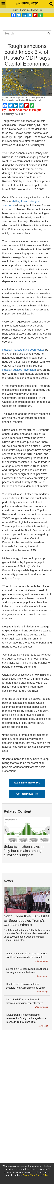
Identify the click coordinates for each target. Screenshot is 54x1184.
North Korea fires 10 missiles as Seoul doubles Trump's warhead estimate (26, 920)
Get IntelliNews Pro (27, 794)
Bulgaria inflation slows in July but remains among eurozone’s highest (24, 850)
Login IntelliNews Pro (31, 10)
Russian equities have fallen (19, 369)
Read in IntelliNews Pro (27, 782)
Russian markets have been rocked (23, 349)
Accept (26, 1175)
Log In (15, 10)
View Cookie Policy (39, 1175)
